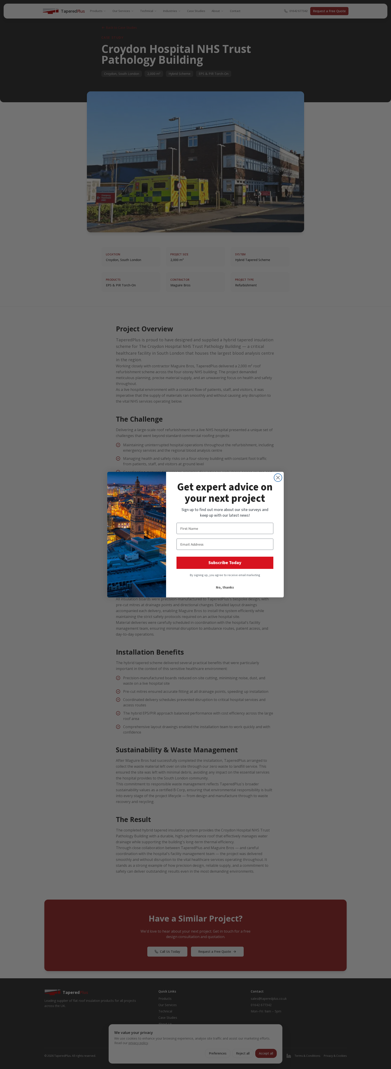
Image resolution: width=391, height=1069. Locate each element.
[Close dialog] (278, 478)
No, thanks (225, 587)
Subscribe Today (224, 563)
